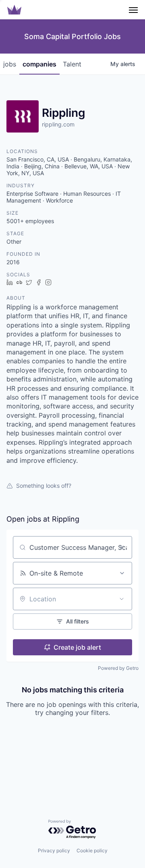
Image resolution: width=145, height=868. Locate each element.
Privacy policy (54, 850)
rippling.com (58, 124)
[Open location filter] (121, 599)
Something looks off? (43, 485)
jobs (9, 64)
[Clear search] (121, 547)
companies (39, 64)
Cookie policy (92, 850)
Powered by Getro (118, 668)
